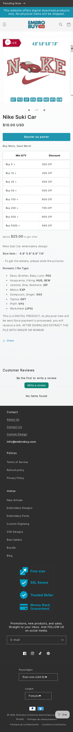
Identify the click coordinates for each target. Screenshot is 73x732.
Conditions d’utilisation (54, 724)
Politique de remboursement (42, 719)
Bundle (11, 547)
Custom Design (17, 434)
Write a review (36, 385)
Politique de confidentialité (24, 724)
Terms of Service (17, 462)
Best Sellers (14, 539)
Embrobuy (21, 715)
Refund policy (15, 470)
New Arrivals (15, 500)
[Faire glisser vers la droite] (44, 110)
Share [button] (10, 340)
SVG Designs (15, 531)
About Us (13, 419)
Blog (10, 555)
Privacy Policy (15, 478)
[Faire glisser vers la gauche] (29, 110)
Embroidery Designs (19, 507)
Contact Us (14, 427)
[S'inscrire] (62, 640)
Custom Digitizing (18, 523)
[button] (4, 24)
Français (34, 695)
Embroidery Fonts (18, 515)
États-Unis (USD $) (34, 677)
